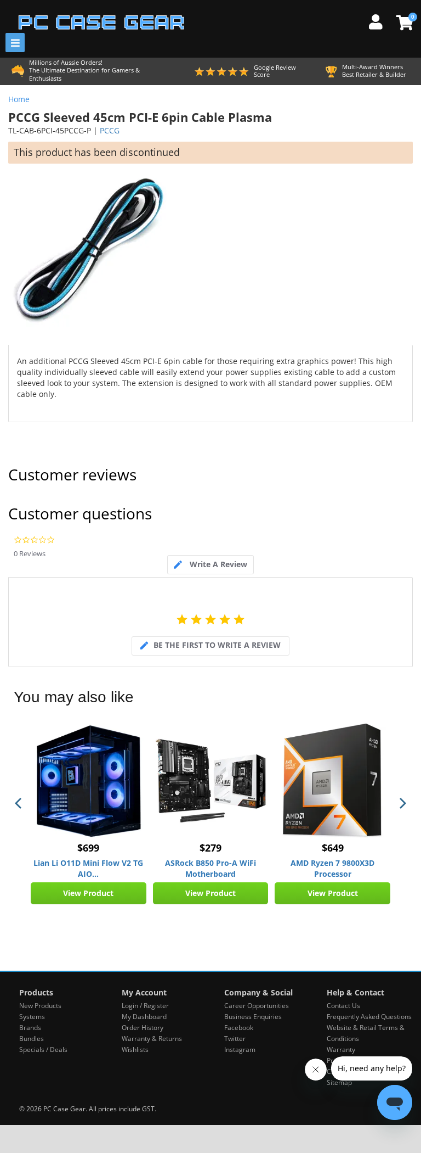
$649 (333, 847)
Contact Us (343, 1005)
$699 (88, 847)
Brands (30, 1027)
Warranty (341, 1049)
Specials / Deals (43, 1049)
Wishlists (135, 1049)
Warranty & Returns (152, 1038)
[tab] (210, 564)
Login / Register (145, 1005)
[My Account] (380, 20)
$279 (210, 847)
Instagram (239, 1049)
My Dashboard (144, 1016)
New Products (40, 1005)
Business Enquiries (253, 1016)
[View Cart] (403, 22)
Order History (142, 1027)
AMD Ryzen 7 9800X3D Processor (332, 868)
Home (19, 99)
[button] (19, 803)
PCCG (110, 130)
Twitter (235, 1038)
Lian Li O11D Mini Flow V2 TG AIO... (88, 868)
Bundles (31, 1038)
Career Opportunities (256, 1005)
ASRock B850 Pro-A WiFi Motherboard (210, 868)
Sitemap (339, 1082)
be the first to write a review (217, 645)
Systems (32, 1016)
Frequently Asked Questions (369, 1016)
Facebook (238, 1027)
